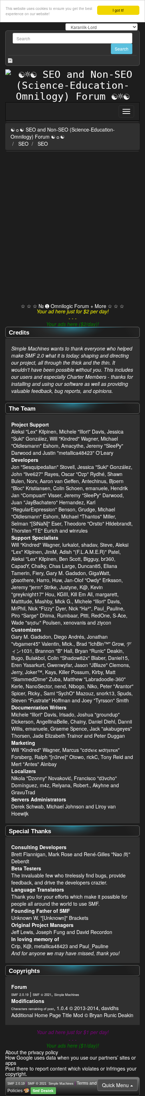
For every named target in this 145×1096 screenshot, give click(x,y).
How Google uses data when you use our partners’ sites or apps (70, 1060)
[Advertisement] (72, 228)
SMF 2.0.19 (20, 994)
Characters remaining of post (32, 1009)
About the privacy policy (31, 1052)
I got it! (118, 10)
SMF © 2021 (42, 994)
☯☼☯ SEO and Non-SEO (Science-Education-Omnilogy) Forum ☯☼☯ (63, 133)
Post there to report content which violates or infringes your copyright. (71, 1071)
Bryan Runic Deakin (111, 1015)
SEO (23, 143)
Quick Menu (116, 1085)
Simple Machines (66, 994)
